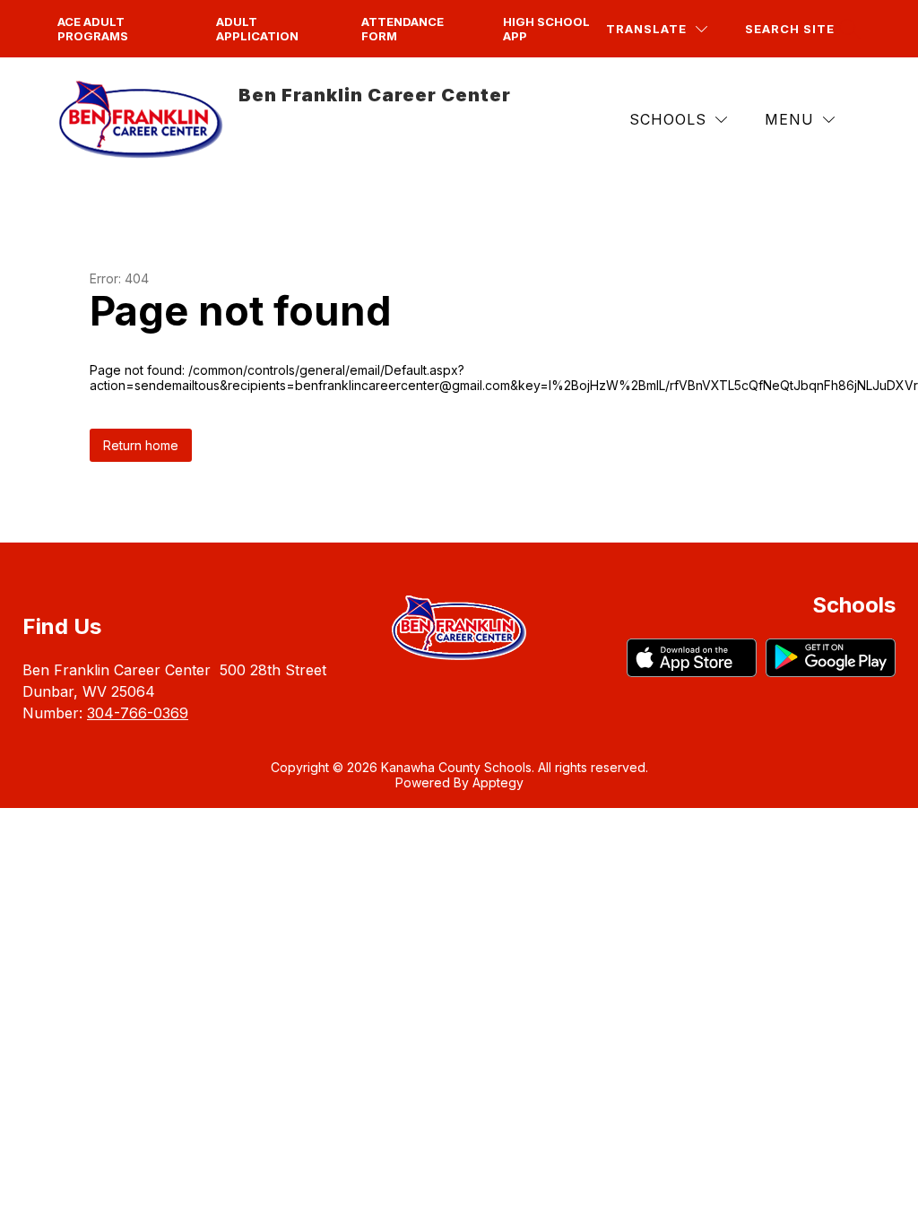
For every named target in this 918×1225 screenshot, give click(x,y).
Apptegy (498, 782)
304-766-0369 (137, 713)
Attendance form (402, 28)
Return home (140, 445)
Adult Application (257, 28)
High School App (546, 28)
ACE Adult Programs (92, 28)
